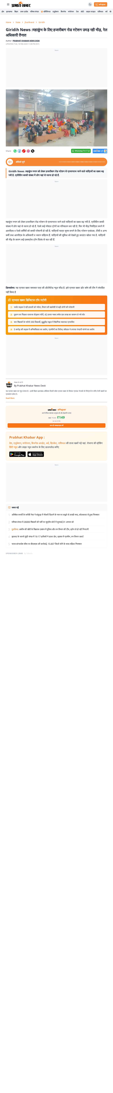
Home (8, 22)
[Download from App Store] (35, 454)
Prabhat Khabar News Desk (31, 385)
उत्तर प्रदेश (24, 11)
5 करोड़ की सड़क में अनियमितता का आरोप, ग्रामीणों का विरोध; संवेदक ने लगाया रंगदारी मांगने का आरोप (54, 329)
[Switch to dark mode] (90, 4)
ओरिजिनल (46, 11)
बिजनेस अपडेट (38, 443)
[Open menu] (8, 4)
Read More (10, 398)
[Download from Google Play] (17, 454)
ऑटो (82, 11)
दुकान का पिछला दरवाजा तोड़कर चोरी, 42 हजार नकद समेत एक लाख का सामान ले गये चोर (49, 314)
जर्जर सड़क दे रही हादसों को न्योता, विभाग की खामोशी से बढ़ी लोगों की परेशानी (44, 307)
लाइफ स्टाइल (90, 11)
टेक (77, 11)
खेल (111, 11)
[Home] (21, 4)
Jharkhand (29, 22)
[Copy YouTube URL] (23, 151)
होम (3, 11)
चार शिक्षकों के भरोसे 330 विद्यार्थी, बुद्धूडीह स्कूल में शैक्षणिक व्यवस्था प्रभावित (44, 321)
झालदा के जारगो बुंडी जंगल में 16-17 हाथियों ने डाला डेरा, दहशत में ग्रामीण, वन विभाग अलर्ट (48, 536)
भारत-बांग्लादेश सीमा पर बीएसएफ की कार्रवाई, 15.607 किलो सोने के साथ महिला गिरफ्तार (47, 543)
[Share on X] (32, 151)
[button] (56, 117)
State (18, 22)
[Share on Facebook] (19, 151)
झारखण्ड (9, 11)
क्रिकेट (53, 443)
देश (10, 443)
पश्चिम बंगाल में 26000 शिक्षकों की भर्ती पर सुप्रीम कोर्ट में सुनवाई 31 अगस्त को (43, 521)
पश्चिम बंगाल (34, 11)
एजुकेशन (56, 11)
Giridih (42, 22)
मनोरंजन (71, 11)
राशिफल (100, 11)
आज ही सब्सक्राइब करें (56, 425)
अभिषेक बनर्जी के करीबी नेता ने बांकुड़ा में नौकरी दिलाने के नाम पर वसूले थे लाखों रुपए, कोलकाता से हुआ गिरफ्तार (55, 514)
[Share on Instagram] (28, 151)
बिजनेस (63, 11)
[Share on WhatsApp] (15, 151)
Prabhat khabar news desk (26, 41)
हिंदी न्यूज (13, 447)
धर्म (106, 11)
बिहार (16, 11)
